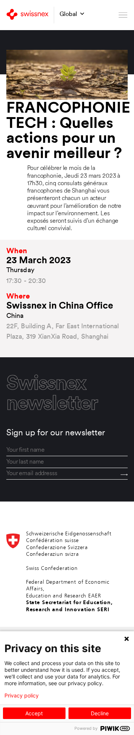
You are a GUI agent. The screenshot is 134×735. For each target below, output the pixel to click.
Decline (100, 713)
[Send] (124, 474)
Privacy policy (21, 696)
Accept (34, 713)
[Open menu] (123, 15)
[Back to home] (27, 15)
